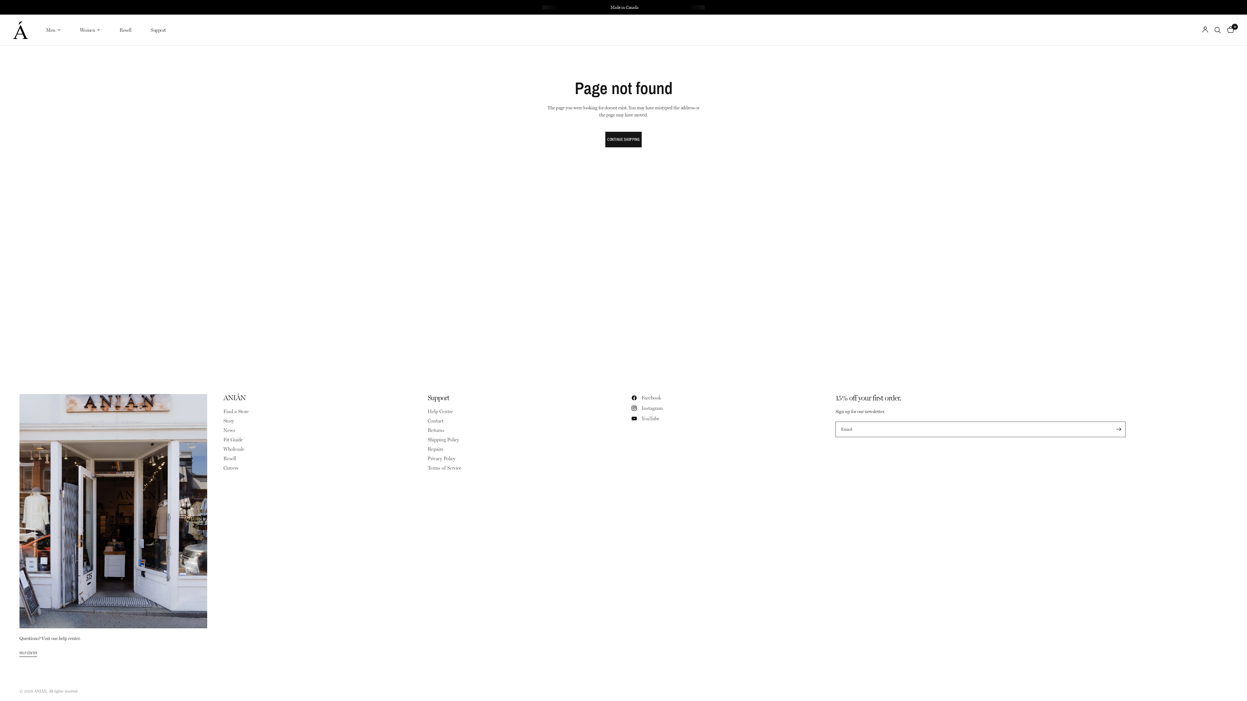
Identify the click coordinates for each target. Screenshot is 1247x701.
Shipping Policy (443, 440)
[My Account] (1205, 30)
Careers (230, 468)
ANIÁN (234, 397)
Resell (125, 30)
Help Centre (440, 411)
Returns (436, 430)
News (229, 430)
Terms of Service (444, 468)
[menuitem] (53, 30)
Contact (436, 421)
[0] (1229, 30)
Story (228, 421)
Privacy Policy (442, 458)
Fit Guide (233, 440)
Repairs (435, 449)
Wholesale (234, 449)
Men (51, 30)
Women (87, 30)
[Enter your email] (1119, 429)
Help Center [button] (28, 653)
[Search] (1217, 30)
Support (158, 30)
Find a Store (236, 411)
